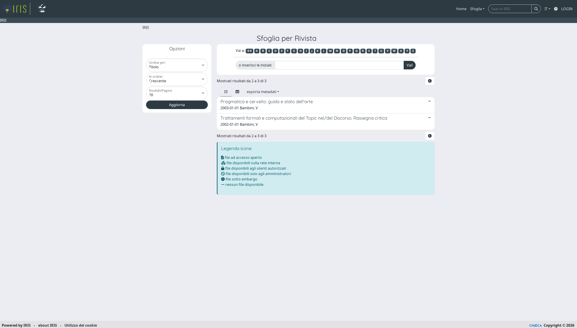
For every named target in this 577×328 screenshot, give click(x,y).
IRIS (145, 27)
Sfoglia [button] (476, 8)
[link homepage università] (42, 9)
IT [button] (546, 8)
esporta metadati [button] (261, 91)
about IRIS (47, 325)
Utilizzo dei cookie (80, 325)
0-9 (249, 51)
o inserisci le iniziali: (255, 65)
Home (461, 8)
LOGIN (566, 8)
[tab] (226, 91)
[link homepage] (16, 9)
